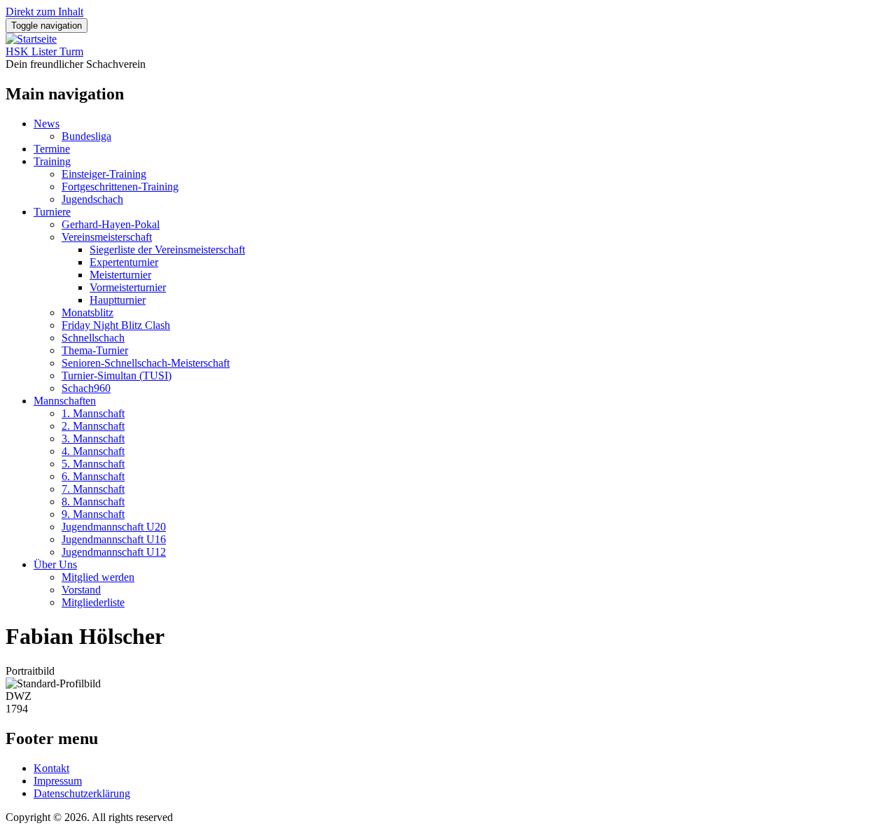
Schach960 (86, 388)
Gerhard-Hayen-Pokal (111, 224)
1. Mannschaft (93, 413)
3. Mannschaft (93, 438)
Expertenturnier (124, 262)
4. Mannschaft (93, 451)
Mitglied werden (98, 577)
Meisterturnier (120, 275)
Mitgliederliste (93, 602)
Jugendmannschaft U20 (114, 527)
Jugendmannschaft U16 (114, 539)
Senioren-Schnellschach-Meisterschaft (146, 363)
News (46, 123)
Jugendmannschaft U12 (114, 552)
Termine (52, 149)
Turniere (52, 212)
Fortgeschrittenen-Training (120, 186)
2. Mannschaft (93, 426)
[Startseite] (31, 39)
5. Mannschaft (93, 464)
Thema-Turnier (95, 350)
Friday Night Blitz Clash (116, 325)
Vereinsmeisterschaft (107, 237)
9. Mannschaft (93, 514)
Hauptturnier (118, 300)
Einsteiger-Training (104, 174)
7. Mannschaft (93, 489)
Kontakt (51, 768)
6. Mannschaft (93, 476)
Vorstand (81, 590)
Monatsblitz (87, 312)
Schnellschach (93, 338)
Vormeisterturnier (128, 287)
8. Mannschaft (93, 501)
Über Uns (55, 564)
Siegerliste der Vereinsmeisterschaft (167, 249)
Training (52, 161)
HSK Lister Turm (44, 51)
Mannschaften (65, 401)
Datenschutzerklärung (82, 793)
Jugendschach (92, 199)
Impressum (58, 781)
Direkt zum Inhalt (44, 11)
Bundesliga (86, 136)
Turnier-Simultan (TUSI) (117, 375)
